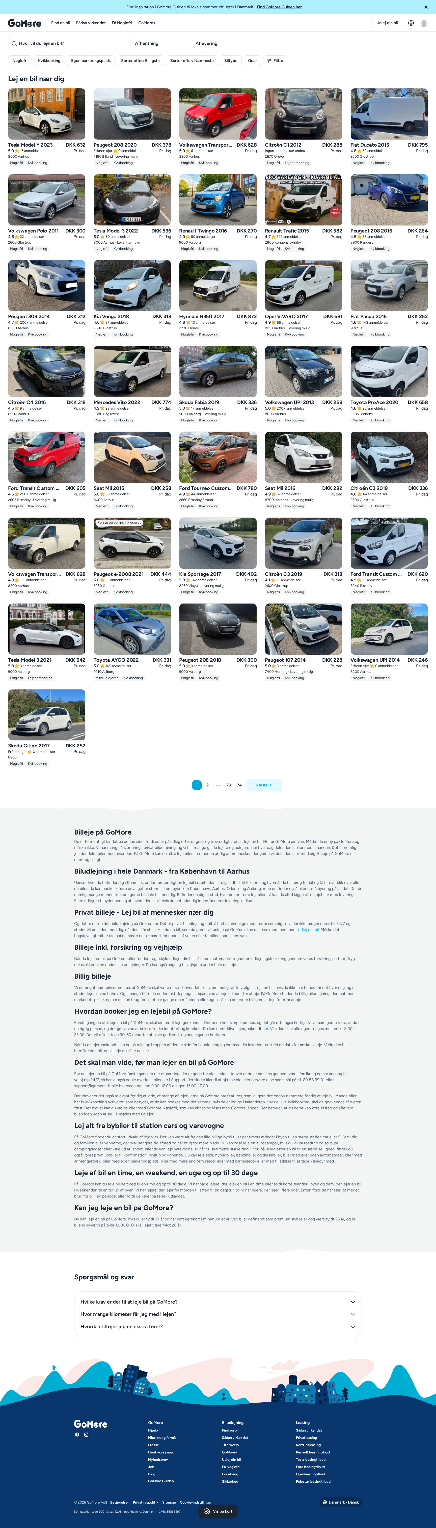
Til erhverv (230, 1445)
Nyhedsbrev (158, 1459)
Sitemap (169, 1502)
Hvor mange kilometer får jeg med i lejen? (128, 1314)
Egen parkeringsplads (91, 60)
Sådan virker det (91, 22)
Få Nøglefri (122, 22)
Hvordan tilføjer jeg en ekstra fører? (121, 1326)
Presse (153, 1445)
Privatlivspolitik (145, 1502)
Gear (252, 60)
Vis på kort (222, 1511)
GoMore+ (147, 22)
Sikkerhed (230, 1481)
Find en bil (60, 22)
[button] (428, 7)
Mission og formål (162, 1438)
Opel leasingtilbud (310, 1474)
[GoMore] (24, 23)
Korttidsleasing (308, 1445)
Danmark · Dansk (344, 1502)
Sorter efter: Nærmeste (192, 60)
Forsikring (230, 1474)
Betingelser (119, 1502)
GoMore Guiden (161, 1481)
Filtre (278, 60)
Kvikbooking (49, 60)
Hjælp (153, 1430)
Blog (151, 1474)
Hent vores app (160, 1452)
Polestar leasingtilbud (313, 1481)
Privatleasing (306, 1438)
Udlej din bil (387, 22)
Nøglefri (20, 60)
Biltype (230, 60)
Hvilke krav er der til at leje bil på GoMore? (129, 1302)
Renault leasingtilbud (313, 1452)
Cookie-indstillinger (196, 1502)
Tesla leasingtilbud (310, 1459)
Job (151, 1467)
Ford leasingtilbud (310, 1467)
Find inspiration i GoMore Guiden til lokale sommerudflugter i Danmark (214, 7)
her (265, 1028)
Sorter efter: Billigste (140, 60)
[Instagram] (86, 1435)
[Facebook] (77, 1435)
